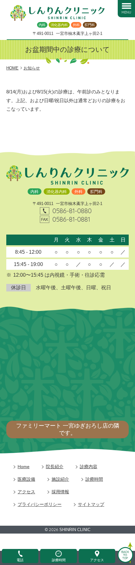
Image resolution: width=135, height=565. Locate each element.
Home (24, 466)
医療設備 (26, 479)
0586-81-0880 (72, 211)
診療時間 (94, 479)
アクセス (26, 491)
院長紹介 (54, 466)
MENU (126, 12)
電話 (20, 560)
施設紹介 (60, 479)
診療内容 (88, 466)
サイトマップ (91, 504)
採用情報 (60, 491)
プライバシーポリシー (40, 504)
